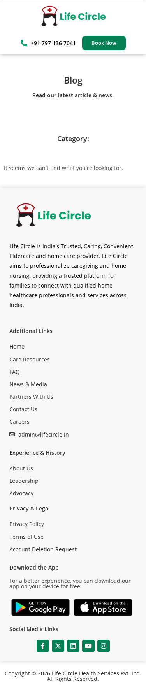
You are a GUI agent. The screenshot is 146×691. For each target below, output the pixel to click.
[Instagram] (103, 646)
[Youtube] (88, 646)
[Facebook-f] (43, 646)
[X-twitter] (58, 646)
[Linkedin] (73, 646)
